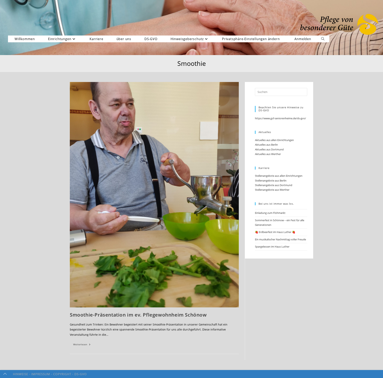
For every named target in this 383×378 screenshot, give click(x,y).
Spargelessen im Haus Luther (272, 246)
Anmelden (302, 39)
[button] (252, 39)
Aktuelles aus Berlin (266, 144)
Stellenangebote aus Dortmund (273, 185)
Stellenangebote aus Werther (272, 189)
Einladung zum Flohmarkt (270, 213)
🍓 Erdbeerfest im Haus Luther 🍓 (275, 232)
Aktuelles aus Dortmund (269, 149)
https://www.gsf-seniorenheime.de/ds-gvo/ (280, 118)
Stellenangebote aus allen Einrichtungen (278, 176)
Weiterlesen (83, 345)
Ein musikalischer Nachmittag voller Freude (280, 239)
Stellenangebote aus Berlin (270, 180)
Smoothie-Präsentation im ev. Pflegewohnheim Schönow (138, 314)
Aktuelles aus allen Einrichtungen (274, 140)
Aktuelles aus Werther (268, 154)
